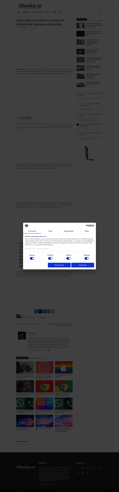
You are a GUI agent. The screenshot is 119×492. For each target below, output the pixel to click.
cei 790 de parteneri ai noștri (37, 239)
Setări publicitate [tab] (69, 231)
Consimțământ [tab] (32, 231)
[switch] (50, 258)
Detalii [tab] (50, 231)
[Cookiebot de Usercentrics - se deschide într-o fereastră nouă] (87, 226)
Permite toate (82, 265)
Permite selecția (59, 265)
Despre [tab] (87, 231)
